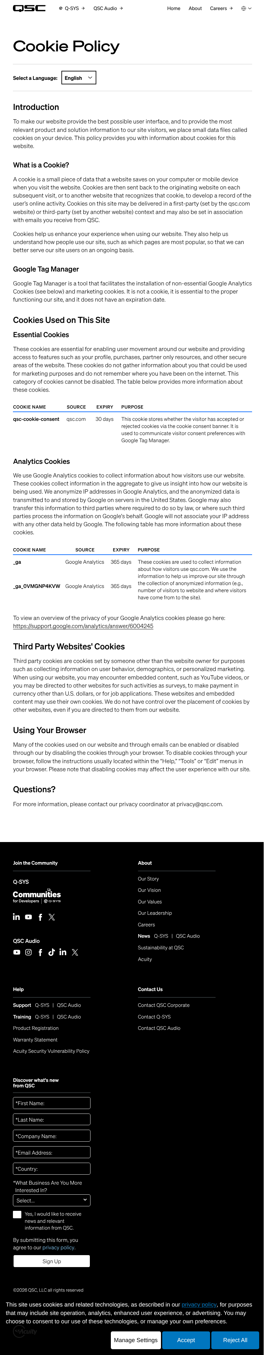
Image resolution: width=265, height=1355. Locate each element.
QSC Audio (26, 940)
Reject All (235, 1340)
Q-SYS (21, 881)
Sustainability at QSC (161, 947)
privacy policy (58, 1247)
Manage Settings (136, 1340)
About (145, 863)
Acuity (145, 959)
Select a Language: (35, 77)
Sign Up (52, 1261)
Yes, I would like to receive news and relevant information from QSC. (53, 1221)
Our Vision (149, 890)
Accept (186, 1340)
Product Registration (35, 1028)
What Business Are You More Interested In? (47, 1186)
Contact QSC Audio (159, 1028)
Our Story (148, 879)
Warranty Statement (35, 1040)
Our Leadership (155, 913)
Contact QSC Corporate (164, 1005)
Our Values (150, 902)
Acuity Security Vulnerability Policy (51, 1051)
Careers (146, 925)
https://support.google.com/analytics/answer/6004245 (83, 626)
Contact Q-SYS (154, 1017)
